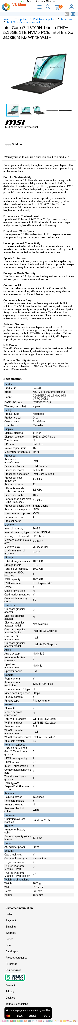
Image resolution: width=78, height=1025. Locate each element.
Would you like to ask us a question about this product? (36, 157)
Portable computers (44, 19)
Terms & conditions (17, 1003)
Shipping (11, 926)
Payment (11, 920)
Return (9, 939)
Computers (21, 19)
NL (66, 13)
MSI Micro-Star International (23, 22)
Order (9, 914)
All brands (11, 963)
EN (73, 13)
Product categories (16, 957)
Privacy (10, 991)
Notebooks (67, 19)
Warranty (11, 932)
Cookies (10, 997)
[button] (72, 47)
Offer (8, 945)
